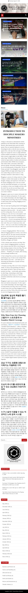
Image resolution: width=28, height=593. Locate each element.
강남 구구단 (18, 377)
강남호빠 (3, 300)
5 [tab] (18, 37)
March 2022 (5, 556)
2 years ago (7, 97)
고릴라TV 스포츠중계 (14, 324)
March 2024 (5, 533)
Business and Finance (8, 566)
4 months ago (7, 28)
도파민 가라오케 (16, 430)
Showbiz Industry (7, 584)
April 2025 (5, 512)
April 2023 (5, 547)
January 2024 (6, 539)
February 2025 (6, 515)
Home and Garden (7, 578)
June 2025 (5, 509)
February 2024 (6, 536)
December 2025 (6, 506)
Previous (2, 29)
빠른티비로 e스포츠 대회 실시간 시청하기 (13, 78)
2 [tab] (12, 37)
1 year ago (6, 80)
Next (25, 29)
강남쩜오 (23, 406)
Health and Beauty (6, 59)
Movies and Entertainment (8, 75)
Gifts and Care (6, 572)
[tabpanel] (14, 29)
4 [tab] (16, 37)
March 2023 (5, 550)
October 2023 (6, 542)
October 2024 (6, 524)
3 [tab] (14, 37)
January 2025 (6, 518)
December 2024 (6, 521)
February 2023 (6, 553)
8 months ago (7, 65)
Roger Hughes (16, 28)
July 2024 (5, 527)
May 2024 (5, 530)
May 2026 (5, 503)
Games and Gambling (7, 21)
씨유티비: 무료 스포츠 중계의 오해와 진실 (13, 46)
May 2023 (5, 544)
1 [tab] (10, 37)
